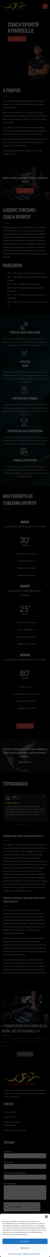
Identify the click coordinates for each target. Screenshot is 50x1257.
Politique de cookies (15, 1254)
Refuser (25, 1248)
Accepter (25, 1241)
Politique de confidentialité (31, 1254)
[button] (46, 1216)
